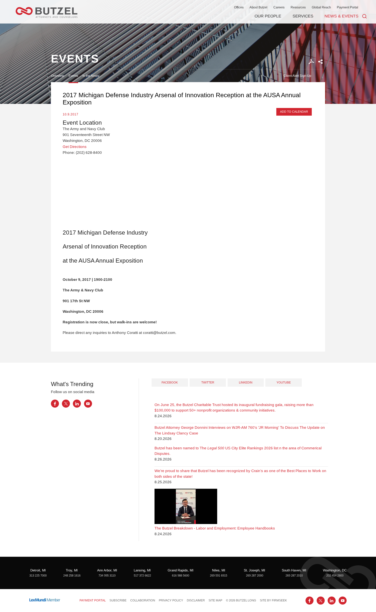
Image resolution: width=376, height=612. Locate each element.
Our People (268, 16)
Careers (279, 7)
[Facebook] (55, 404)
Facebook (170, 382)
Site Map (215, 600)
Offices (239, 7)
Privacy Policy (171, 600)
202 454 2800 (334, 575)
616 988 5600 (180, 575)
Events (73, 75)
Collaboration (142, 600)
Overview (57, 75)
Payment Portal (347, 7)
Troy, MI (72, 570)
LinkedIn (245, 382)
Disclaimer (196, 600)
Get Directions (75, 147)
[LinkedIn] (77, 404)
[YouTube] (88, 404)
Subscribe (118, 600)
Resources (298, 7)
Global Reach (321, 7)
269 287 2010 (294, 575)
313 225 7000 (38, 575)
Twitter (207, 382)
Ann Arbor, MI (107, 570)
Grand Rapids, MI (180, 570)
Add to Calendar (294, 111)
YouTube (284, 382)
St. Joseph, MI (254, 570)
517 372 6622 (142, 575)
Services (303, 16)
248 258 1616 (71, 575)
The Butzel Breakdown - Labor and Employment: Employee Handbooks (215, 528)
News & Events (341, 16)
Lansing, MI (142, 570)
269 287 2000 (254, 575)
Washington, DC (335, 570)
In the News (90, 75)
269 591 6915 (218, 575)
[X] (66, 404)
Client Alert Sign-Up (297, 75)
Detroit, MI (38, 570)
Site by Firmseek (273, 600)
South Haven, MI (294, 570)
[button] (320, 61)
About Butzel (258, 7)
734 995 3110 (107, 575)
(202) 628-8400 (89, 153)
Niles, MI (218, 570)
